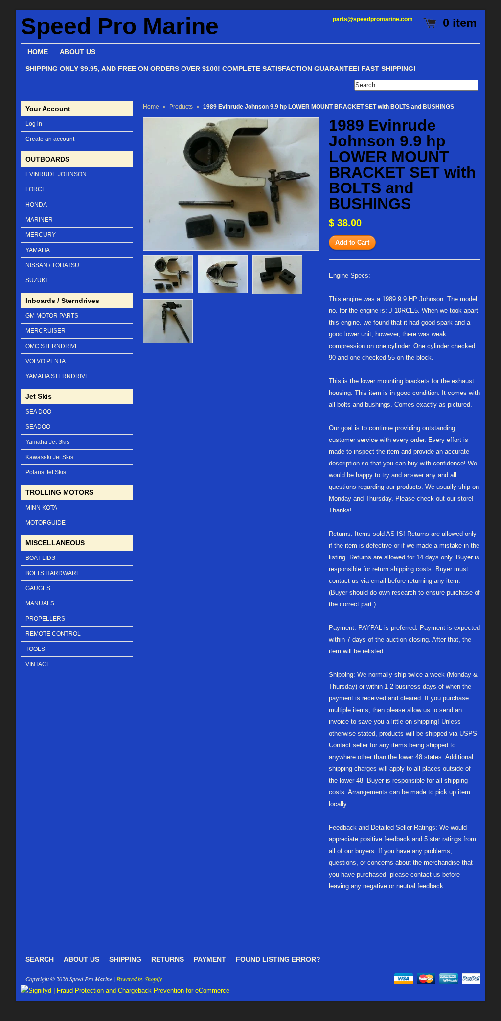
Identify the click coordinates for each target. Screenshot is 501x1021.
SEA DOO (38, 411)
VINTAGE (37, 664)
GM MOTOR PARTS (51, 315)
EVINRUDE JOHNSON (56, 174)
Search (39, 959)
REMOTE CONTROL (53, 633)
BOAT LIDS (40, 558)
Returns (167, 959)
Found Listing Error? (278, 959)
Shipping (125, 959)
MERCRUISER (45, 330)
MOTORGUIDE (45, 522)
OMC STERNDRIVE (52, 346)
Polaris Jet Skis (45, 472)
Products (181, 106)
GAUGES (37, 588)
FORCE (35, 189)
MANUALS (39, 603)
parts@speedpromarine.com (373, 19)
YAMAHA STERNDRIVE (57, 376)
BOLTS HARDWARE (52, 573)
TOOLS (35, 649)
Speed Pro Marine (120, 26)
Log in (33, 123)
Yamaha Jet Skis (47, 442)
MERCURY (40, 235)
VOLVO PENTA (45, 361)
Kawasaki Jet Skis (49, 457)
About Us (81, 959)
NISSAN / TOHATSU (52, 265)
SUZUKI (36, 280)
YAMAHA (37, 250)
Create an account (49, 139)
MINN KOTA (41, 507)
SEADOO (37, 426)
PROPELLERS (45, 618)
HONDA (36, 204)
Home (151, 106)
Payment (210, 959)
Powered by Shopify (139, 979)
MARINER (39, 219)
